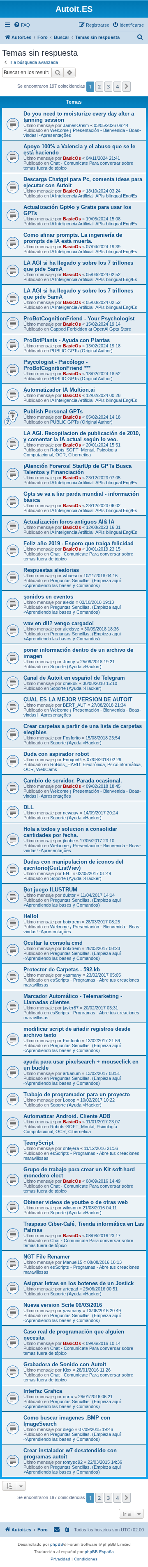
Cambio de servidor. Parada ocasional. (72, 781)
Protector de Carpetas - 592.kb (61, 969)
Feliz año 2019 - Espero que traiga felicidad (78, 543)
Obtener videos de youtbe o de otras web (75, 1202)
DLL (28, 807)
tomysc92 (73, 1462)
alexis (68, 602)
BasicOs (72, 158)
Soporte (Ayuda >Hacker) (76, 666)
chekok (70, 683)
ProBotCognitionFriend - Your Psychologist (78, 318)
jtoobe (69, 840)
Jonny (69, 661)
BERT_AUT (74, 705)
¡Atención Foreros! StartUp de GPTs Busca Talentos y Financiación (77, 469)
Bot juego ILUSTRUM (50, 890)
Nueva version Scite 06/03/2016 (62, 1305)
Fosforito (72, 737)
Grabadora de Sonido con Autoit (64, 1364)
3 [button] (108, 86)
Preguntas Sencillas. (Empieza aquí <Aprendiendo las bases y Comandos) (72, 583)
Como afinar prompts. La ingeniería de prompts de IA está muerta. (72, 238)
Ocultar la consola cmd (53, 943)
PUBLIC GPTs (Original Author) (81, 350)
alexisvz (71, 628)
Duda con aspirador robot (56, 754)
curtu (68, 1396)
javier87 (71, 1007)
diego (68, 1429)
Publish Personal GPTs (53, 411)
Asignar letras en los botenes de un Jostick (78, 1283)
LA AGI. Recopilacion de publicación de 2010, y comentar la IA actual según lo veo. (81, 436)
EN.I (67, 873)
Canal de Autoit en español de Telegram (74, 678)
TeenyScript (38, 1143)
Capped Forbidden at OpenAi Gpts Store (90, 329)
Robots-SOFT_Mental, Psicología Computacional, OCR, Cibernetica (70, 452)
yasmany (72, 975)
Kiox (67, 1369)
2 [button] (99, 86)
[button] (127, 86)
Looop (69, 1100)
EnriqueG (72, 759)
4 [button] (117, 86)
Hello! (30, 916)
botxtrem (72, 921)
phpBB (56, 1544)
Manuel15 (72, 1262)
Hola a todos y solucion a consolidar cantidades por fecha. (70, 832)
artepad (70, 1288)
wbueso (71, 575)
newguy (71, 812)
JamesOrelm (76, 125)
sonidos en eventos (48, 597)
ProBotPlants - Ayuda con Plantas (66, 340)
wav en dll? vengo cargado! (58, 623)
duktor (69, 895)
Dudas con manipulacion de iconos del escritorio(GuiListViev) (73, 865)
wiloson (70, 1207)
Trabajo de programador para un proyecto (76, 1094)
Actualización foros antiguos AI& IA (68, 522)
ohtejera (71, 1148)
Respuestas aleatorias (51, 570)
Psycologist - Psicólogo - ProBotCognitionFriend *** (56, 365)
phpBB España (99, 1551)
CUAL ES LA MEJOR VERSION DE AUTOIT (77, 699)
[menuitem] (22, 25)
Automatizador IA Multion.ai (59, 390)
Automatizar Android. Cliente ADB (66, 1116)
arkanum (72, 1073)
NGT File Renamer (46, 1257)
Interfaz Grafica (42, 1391)
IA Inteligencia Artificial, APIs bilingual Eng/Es (93, 195)
